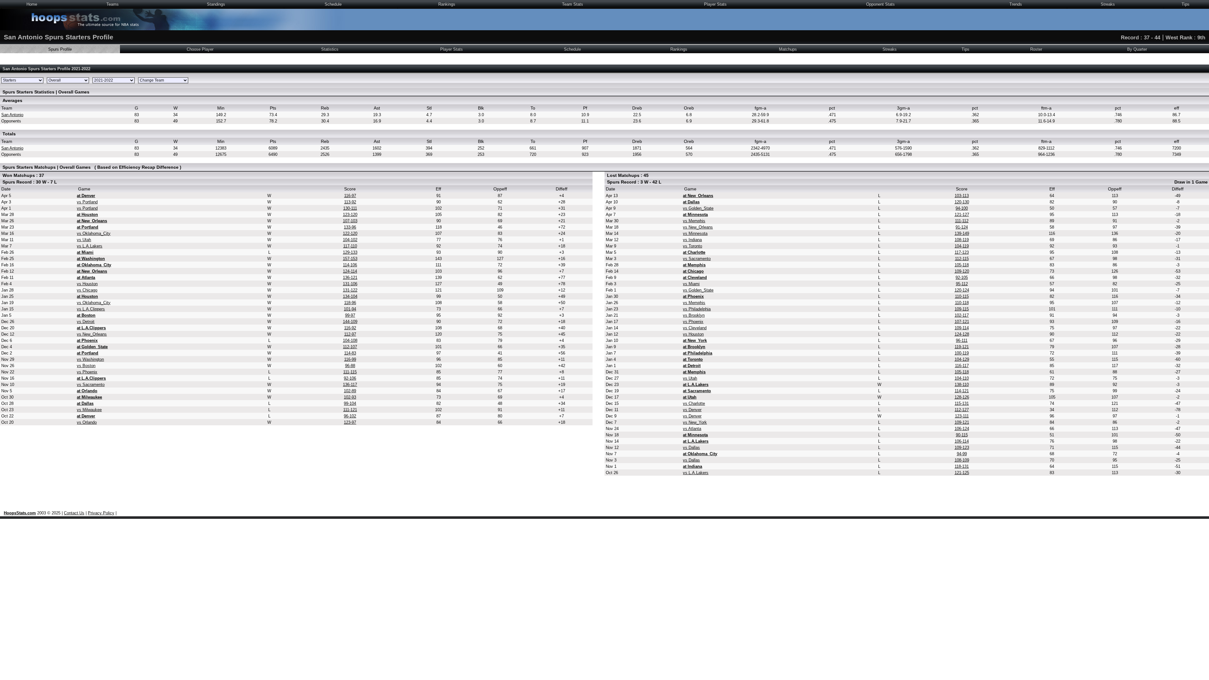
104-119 (962, 246)
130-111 (350, 208)
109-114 (962, 328)
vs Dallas (691, 447)
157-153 (350, 258)
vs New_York (695, 422)
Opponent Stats (880, 4)
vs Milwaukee (89, 409)
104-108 (350, 340)
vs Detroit (85, 321)
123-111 (962, 416)
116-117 (962, 365)
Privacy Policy (101, 513)
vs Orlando (87, 422)
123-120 (350, 214)
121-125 (962, 472)
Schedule (333, 4)
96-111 (962, 340)
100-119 (962, 353)
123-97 (350, 422)
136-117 (350, 384)
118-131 (962, 466)
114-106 (350, 265)
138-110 (962, 384)
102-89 (350, 390)
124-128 (962, 334)
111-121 (350, 409)
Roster (1036, 49)
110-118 (962, 302)
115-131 (962, 403)
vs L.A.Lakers (89, 246)
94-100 (962, 208)
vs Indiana (692, 239)
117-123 (962, 252)
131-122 (350, 290)
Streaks (1108, 4)
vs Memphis (694, 220)
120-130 (962, 202)
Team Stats (572, 4)
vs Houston (87, 283)
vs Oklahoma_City (94, 233)
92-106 (350, 378)
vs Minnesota (695, 233)
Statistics (329, 49)
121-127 (962, 214)
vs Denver (692, 409)
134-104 (350, 296)
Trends (1015, 4)
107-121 (962, 321)
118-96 (350, 302)
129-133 (350, 252)
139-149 (962, 233)
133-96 (350, 227)
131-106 (350, 283)
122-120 (350, 233)
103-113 (962, 195)
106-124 (962, 428)
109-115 (962, 309)
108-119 (962, 239)
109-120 (962, 271)
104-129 (962, 359)
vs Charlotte (694, 403)
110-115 (962, 296)
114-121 (962, 390)
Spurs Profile (60, 49)
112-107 (350, 346)
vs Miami (691, 283)
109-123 (962, 447)
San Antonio (12, 114)
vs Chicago (87, 290)
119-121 (962, 346)
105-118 (962, 265)
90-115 (962, 435)
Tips (1185, 4)
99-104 (350, 403)
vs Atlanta (692, 428)
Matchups (788, 49)
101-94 (350, 309)
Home (31, 4)
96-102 (350, 416)
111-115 (350, 372)
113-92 (350, 202)
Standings (216, 4)
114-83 (350, 353)
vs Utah (84, 239)
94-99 (962, 453)
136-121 (350, 277)
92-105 (962, 277)
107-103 (350, 220)
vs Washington (90, 359)
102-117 (962, 315)
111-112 (961, 220)
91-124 (962, 227)
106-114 (962, 441)
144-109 (350, 321)
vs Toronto (692, 246)
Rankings (446, 4)
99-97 (350, 315)
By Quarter (1137, 49)
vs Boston (86, 365)
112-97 (350, 334)
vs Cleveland (695, 328)
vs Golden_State (698, 208)
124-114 (350, 271)
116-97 (350, 195)
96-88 (350, 365)
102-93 (350, 397)
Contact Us (74, 513)
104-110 (962, 378)
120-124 (962, 290)
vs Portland (87, 202)
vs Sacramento (91, 384)
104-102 (350, 239)
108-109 (962, 460)
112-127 (962, 409)
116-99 (350, 359)
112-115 (962, 258)
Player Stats (715, 4)
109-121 (962, 422)
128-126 (962, 397)
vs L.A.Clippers (91, 309)
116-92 (350, 328)
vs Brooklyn (694, 315)
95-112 (962, 283)
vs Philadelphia (697, 309)
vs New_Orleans (92, 334)
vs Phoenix (87, 372)
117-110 (350, 246)
